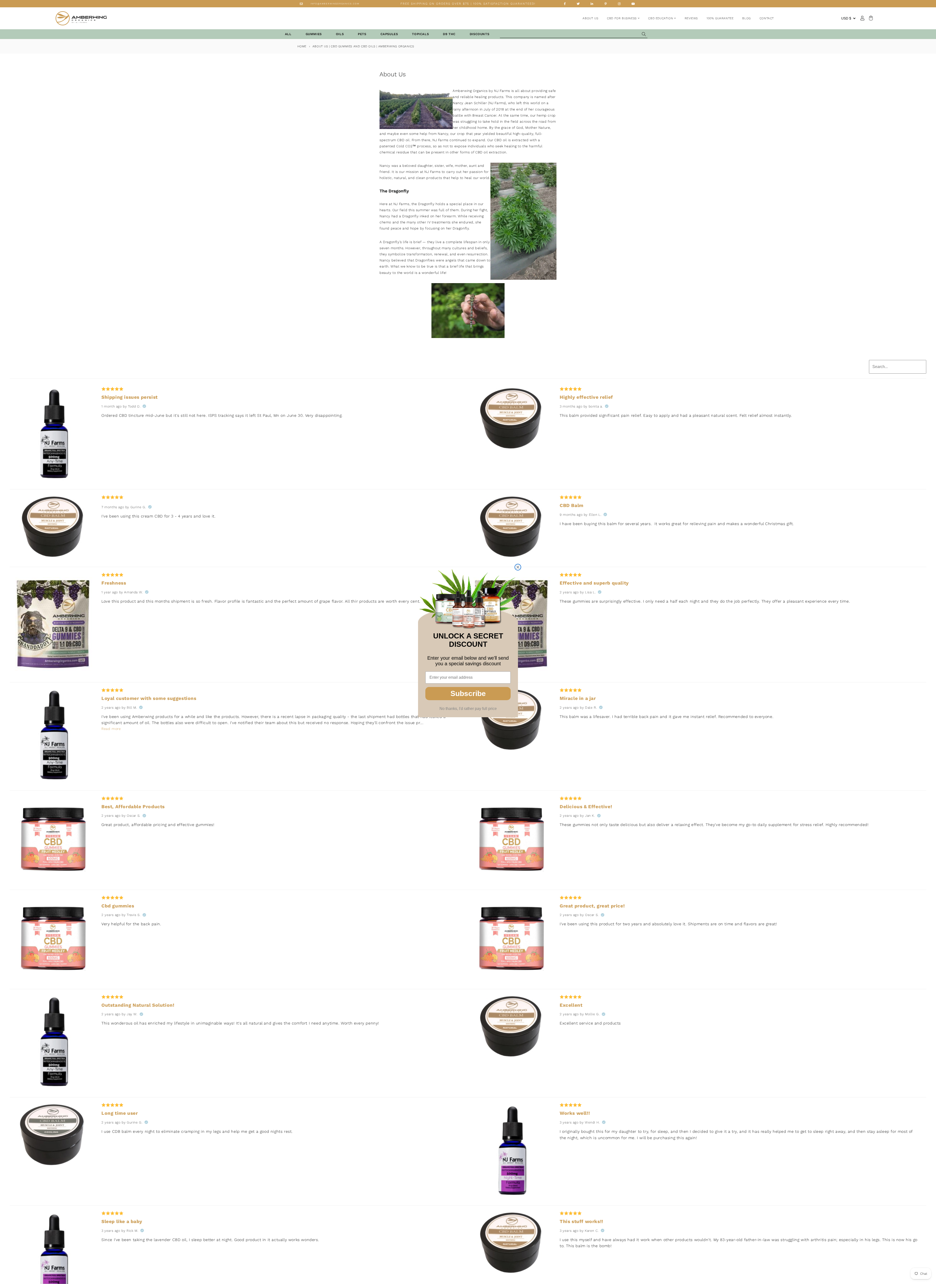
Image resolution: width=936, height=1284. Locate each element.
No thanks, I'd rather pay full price (468, 709)
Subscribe (468, 693)
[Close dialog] (518, 567)
